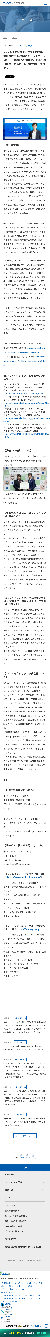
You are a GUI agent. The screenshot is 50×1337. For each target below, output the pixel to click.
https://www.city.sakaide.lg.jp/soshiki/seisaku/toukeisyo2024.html (24, 361)
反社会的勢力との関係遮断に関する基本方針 (23, 1246)
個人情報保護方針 (12, 1210)
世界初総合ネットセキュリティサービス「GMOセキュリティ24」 (22, 1283)
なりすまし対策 (35, 1298)
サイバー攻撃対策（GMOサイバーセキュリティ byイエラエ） (21, 1295)
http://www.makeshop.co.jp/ (24, 877)
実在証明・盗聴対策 (8, 1292)
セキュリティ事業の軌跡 (9, 1301)
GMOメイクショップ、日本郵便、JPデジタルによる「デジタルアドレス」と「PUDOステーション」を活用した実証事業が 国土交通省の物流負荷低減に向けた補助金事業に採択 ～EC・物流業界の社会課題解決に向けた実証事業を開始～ (24, 1070)
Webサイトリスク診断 (24, 1286)
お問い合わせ (10, 1205)
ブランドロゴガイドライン (16, 1231)
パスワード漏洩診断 (8, 1286)
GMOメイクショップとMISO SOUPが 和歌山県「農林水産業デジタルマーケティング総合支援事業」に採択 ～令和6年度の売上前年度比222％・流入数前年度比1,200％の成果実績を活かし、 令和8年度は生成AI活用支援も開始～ (24, 1098)
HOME (5, 38)
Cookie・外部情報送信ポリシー (18, 1215)
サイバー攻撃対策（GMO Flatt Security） (14, 1298)
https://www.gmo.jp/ (29, 929)
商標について (10, 1239)
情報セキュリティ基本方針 (15, 1221)
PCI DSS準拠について (14, 1226)
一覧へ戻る (25, 1135)
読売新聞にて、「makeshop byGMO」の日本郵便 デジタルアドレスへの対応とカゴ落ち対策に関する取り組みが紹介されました (24, 1121)
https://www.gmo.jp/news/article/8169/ (25, 393)
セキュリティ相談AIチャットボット (12, 1289)
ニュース (14, 38)
